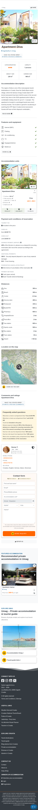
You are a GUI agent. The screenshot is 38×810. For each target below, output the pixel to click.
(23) (33, 186)
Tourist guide (5, 741)
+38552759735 (7, 463)
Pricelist (7, 211)
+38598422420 (7, 458)
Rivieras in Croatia (7, 750)
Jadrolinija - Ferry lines (8, 719)
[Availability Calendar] (34, 593)
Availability (19, 211)
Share (34, 7)
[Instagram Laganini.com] (6, 680)
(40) (35, 41)
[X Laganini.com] (14, 680)
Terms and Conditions (8, 698)
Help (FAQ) (4, 771)
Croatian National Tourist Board (11, 713)
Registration (7, 784)
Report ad (19, 541)
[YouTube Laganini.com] (10, 680)
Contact (3, 764)
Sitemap (18, 698)
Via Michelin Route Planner (10, 722)
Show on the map (12, 387)
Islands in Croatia (6, 753)
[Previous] (5, 575)
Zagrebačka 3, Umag (9, 51)
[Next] (32, 575)
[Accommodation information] (34, 589)
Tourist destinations (7, 738)
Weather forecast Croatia (9, 710)
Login (4, 781)
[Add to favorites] (34, 565)
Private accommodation (8, 747)
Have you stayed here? (12, 55)
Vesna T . (8, 39)
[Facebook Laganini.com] (2, 680)
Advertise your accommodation (12, 778)
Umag (3, 7)
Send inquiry (20, 533)
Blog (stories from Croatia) (9, 744)
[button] (19, 366)
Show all (6, 152)
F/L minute (30, 211)
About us (4, 767)
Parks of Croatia (6, 716)
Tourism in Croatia (7, 725)
